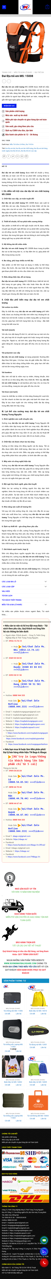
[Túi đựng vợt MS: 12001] (38, 1029)
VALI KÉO (6, 591)
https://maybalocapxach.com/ (27, 727)
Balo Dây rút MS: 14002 (13, 1082)
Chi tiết (7, 1014)
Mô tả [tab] (4, 166)
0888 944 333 (19, 695)
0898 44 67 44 (15, 803)
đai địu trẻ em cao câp (29, 151)
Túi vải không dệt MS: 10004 (38, 1116)
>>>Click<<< (36, 706)
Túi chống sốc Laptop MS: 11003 (13, 1117)
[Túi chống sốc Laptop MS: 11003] (13, 1100)
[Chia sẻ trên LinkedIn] (26, 156)
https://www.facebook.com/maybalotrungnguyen (28, 733)
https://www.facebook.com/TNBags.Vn (24, 857)
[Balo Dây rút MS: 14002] (13, 1066)
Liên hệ (18, 1014)
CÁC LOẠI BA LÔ (9, 582)
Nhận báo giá (9, 106)
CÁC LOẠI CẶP (8, 587)
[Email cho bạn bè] (17, 156)
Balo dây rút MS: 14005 (38, 1082)
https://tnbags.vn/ (22, 851)
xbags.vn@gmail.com (21, 836)
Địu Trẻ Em (39, 72)
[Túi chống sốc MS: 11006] (13, 995)
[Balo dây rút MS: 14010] (38, 995)
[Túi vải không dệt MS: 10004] (38, 1100)
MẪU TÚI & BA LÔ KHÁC (12, 605)
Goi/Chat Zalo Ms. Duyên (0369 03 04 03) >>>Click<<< (29, 666)
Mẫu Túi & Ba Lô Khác (23, 72)
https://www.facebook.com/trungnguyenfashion (28, 744)
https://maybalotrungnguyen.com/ (29, 721)
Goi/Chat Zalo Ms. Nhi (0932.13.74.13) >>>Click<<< (29, 649)
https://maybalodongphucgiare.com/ (30, 724)
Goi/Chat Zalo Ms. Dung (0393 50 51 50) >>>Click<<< (29, 683)
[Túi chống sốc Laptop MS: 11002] (13, 1029)
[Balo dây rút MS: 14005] (38, 1066)
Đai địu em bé (10, 148)
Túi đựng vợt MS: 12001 (38, 1045)
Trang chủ (6, 72)
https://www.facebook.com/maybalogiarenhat (25, 738)
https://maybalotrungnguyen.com (21, 1238)
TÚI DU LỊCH (7, 596)
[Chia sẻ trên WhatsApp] (4, 156)
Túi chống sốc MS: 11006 (13, 1011)
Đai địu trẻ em (15, 151)
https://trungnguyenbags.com (20, 1241)
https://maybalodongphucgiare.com (22, 1236)
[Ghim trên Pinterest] (22, 156)
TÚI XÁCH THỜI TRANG (12, 600)
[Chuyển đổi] (46, 581)
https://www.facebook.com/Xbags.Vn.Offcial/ (26, 845)
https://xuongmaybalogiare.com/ (21, 1230)
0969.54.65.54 (15, 771)
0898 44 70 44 (15, 787)
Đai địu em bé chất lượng (24, 148)
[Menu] (4, 7)
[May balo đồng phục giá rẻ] (25, 7)
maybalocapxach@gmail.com (18, 1223)
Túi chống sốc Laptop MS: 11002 (13, 1045)
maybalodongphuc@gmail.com (18, 1228)
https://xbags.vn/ (20, 839)
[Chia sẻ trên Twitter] (13, 156)
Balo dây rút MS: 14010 (38, 1011)
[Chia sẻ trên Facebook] (9, 156)
